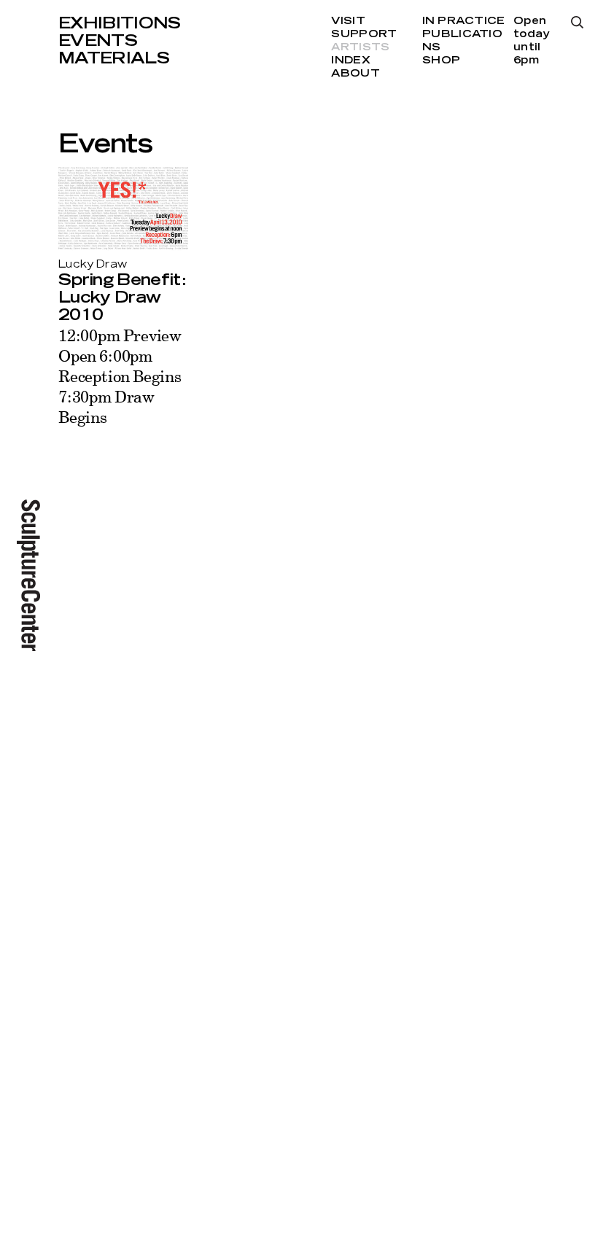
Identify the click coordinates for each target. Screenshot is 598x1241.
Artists (360, 47)
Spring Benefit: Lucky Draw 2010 (121, 297)
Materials (113, 58)
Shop (441, 60)
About (355, 74)
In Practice (463, 21)
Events (97, 41)
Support (364, 34)
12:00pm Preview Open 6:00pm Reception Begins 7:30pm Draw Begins (120, 375)
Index (350, 60)
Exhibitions (119, 23)
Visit (348, 21)
